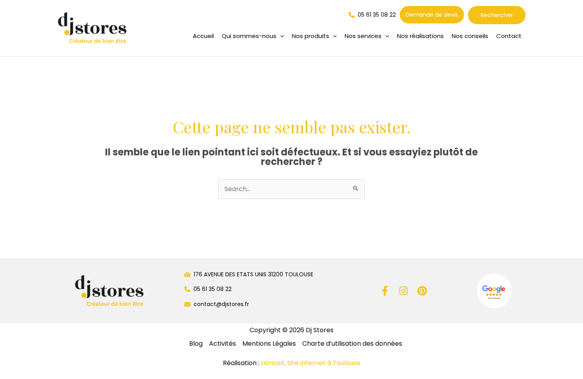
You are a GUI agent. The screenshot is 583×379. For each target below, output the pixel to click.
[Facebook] (385, 291)
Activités (222, 343)
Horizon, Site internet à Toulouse (311, 363)
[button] (253, 36)
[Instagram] (403, 291)
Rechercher (497, 15)
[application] (280, 36)
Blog (196, 343)
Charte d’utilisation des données (352, 343)
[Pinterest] (422, 291)
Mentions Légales (269, 343)
